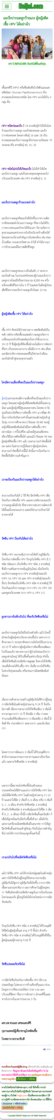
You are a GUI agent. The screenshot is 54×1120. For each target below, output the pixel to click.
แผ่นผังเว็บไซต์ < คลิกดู (12, 1108)
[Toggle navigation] (6, 6)
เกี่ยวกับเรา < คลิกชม (26, 1079)
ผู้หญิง (5, 398)
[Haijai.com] (31, 6)
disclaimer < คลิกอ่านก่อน (14, 1104)
